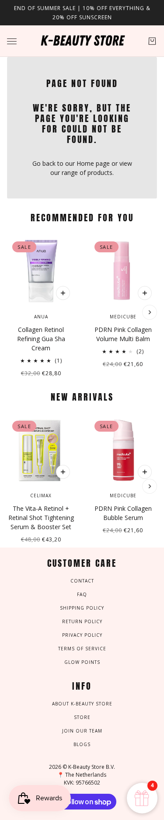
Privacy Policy (82, 635)
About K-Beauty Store (82, 704)
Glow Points (82, 662)
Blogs (82, 744)
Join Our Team (82, 731)
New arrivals (82, 397)
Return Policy (82, 621)
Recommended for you (82, 217)
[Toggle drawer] (12, 41)
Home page (93, 163)
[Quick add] (63, 293)
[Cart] (152, 41)
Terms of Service (82, 649)
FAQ (82, 594)
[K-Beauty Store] (82, 41)
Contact (82, 581)
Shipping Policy (82, 608)
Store (82, 717)
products (99, 172)
